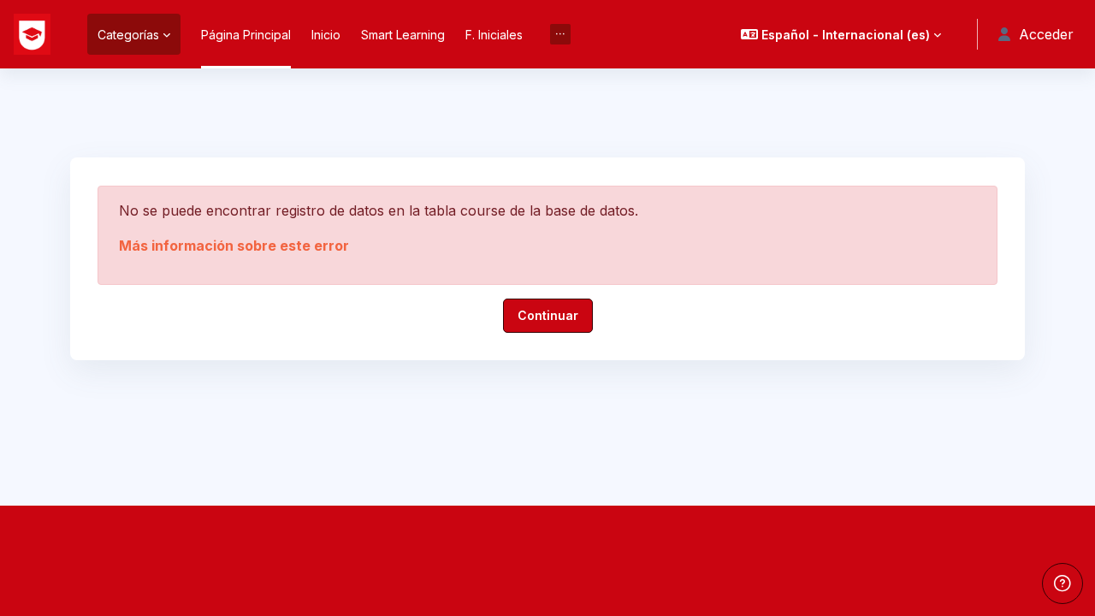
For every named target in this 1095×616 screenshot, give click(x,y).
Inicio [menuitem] (325, 34)
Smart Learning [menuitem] (403, 34)
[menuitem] (560, 34)
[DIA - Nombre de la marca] (32, 34)
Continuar (548, 315)
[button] (841, 34)
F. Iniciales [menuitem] (494, 34)
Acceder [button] (1046, 34)
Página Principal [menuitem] (246, 34)
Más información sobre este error (234, 245)
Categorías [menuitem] (128, 34)
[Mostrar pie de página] (1062, 583)
